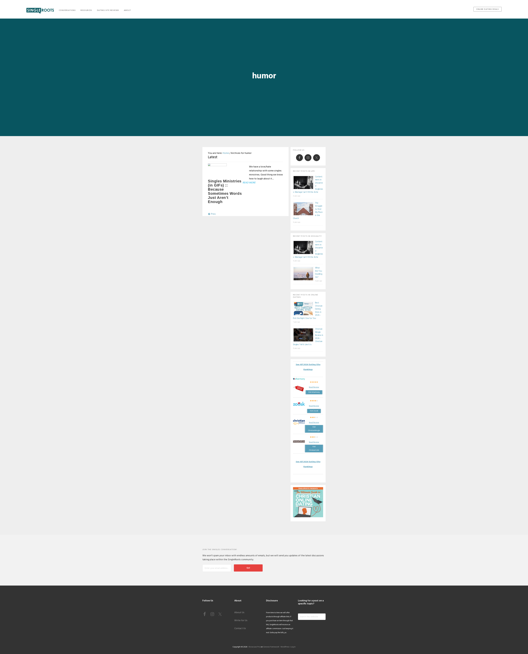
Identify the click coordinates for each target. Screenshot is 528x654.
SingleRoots (40, 10)
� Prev (212, 214)
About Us (239, 613)
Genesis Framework (271, 647)
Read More (249, 183)
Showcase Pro (254, 647)
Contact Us (240, 628)
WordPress (284, 647)
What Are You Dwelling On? (318, 272)
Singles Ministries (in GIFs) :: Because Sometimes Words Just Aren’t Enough (225, 191)
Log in (293, 647)
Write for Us (240, 621)
